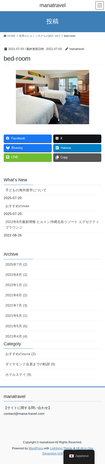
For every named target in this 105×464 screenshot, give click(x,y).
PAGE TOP (97, 445)
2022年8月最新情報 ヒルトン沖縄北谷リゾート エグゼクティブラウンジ (52, 224)
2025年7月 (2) (16, 264)
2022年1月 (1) (16, 285)
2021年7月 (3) (16, 305)
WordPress (36, 448)
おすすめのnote (17, 206)
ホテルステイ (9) (18, 375)
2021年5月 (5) (16, 326)
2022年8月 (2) (16, 275)
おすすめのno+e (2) (20, 354)
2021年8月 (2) (16, 295)
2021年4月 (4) (16, 336)
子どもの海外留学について (25, 190)
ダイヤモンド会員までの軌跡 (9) (30, 364)
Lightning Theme (61, 448)
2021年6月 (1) (16, 316)
